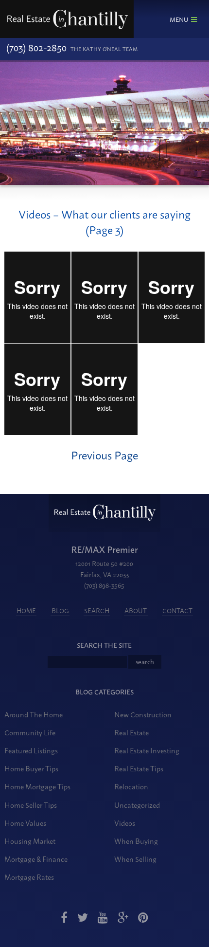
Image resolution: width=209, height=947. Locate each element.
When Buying (136, 841)
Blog (60, 610)
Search (96, 610)
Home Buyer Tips (31, 768)
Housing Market (29, 841)
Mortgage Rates (29, 877)
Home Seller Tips (30, 805)
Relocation (131, 786)
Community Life (29, 732)
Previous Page (104, 454)
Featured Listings (31, 750)
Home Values (25, 823)
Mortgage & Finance (36, 859)
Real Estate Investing (146, 750)
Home (26, 610)
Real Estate (131, 732)
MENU (179, 19)
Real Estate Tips (138, 768)
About (135, 610)
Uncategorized (137, 805)
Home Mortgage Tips (37, 786)
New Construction (143, 714)
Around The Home (33, 714)
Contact (177, 610)
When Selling (135, 859)
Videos (124, 823)
